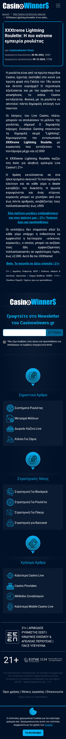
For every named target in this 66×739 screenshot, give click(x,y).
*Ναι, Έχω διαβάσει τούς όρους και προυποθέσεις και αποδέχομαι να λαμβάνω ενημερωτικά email (34, 343)
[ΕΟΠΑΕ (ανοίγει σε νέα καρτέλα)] (43, 659)
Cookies (49, 725)
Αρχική (5, 14)
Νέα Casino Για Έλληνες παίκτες (29, 14)
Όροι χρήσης (11, 692)
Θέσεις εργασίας (33, 692)
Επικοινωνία (55, 692)
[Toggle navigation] (58, 5)
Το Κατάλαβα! (33, 732)
